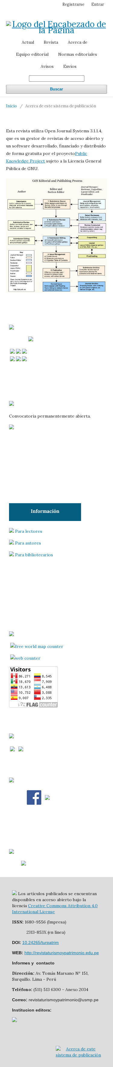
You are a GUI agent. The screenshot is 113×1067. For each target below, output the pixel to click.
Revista (51, 42)
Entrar (97, 4)
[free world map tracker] (36, 646)
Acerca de (77, 42)
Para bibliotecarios (34, 554)
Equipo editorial (32, 54)
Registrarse (73, 4)
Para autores (28, 543)
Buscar (56, 89)
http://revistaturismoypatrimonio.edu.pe (61, 952)
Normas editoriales (77, 54)
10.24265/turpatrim (40, 942)
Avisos (47, 66)
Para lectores (28, 531)
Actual (28, 42)
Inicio (11, 106)
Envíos (70, 66)
